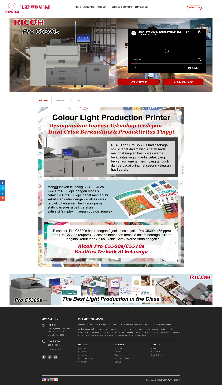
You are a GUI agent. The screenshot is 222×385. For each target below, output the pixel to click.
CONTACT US (141, 7)
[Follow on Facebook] (44, 357)
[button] (12, 289)
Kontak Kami (194, 8)
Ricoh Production (85, 358)
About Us (155, 348)
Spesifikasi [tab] (59, 101)
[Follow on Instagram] (55, 357)
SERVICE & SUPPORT (122, 7)
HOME (78, 7)
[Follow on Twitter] (50, 357)
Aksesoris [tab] (75, 101)
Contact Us (156, 351)
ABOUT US (89, 7)
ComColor (82, 362)
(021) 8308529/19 (54, 349)
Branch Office (157, 355)
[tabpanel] (111, 187)
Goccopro (82, 355)
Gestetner (82, 351)
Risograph (82, 348)
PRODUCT (101, 7)
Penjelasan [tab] (43, 101)
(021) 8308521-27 (54, 345)
